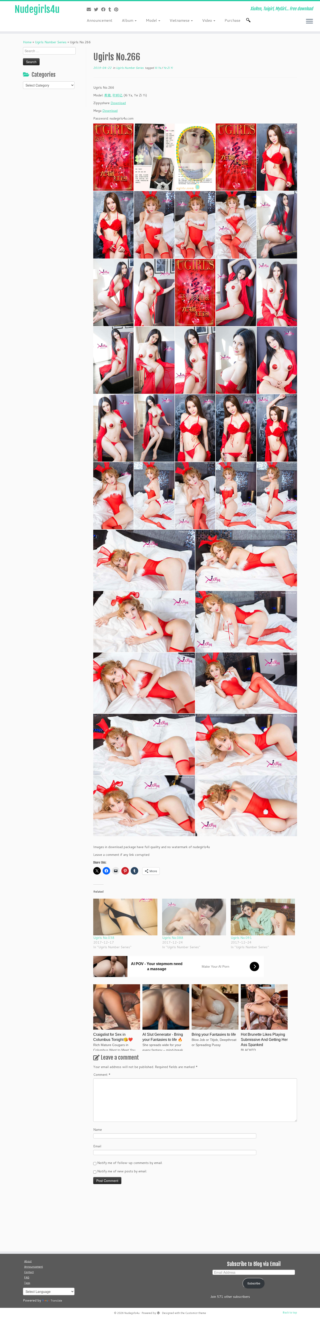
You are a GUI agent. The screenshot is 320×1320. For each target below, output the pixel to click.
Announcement (99, 20)
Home (27, 42)
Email (97, 1146)
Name (97, 1129)
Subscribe (253, 1283)
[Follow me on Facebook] (104, 9)
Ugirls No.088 (172, 937)
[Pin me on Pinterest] (117, 9)
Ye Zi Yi (168, 68)
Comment (102, 1074)
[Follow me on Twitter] (97, 9)
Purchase (232, 20)
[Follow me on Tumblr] (111, 9)
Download (118, 103)
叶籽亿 (118, 95)
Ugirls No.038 (103, 937)
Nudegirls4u (37, 9)
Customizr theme (195, 1313)
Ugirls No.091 (241, 937)
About (28, 1261)
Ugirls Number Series (51, 42)
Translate (56, 1300)
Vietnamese (180, 20)
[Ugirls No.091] (263, 917)
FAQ (26, 1277)
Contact (29, 1272)
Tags (27, 1283)
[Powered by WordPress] (158, 1312)
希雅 (107, 95)
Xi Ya (158, 68)
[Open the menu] (309, 21)
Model (152, 20)
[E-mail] (90, 9)
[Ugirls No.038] (125, 917)
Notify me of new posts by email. (122, 1171)
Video (207, 20)
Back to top (290, 1312)
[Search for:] (249, 20)
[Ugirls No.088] (194, 917)
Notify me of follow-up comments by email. (130, 1162)
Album (128, 20)
